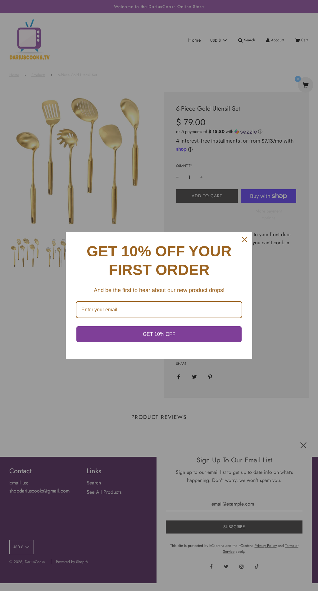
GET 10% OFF (159, 334)
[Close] (244, 239)
